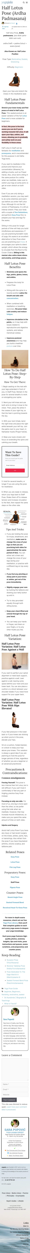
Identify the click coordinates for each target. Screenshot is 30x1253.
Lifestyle (21, 1201)
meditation (16, 151)
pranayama (6, 153)
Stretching (15, 62)
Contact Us (25, 1241)
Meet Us (26, 1226)
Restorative (16, 59)
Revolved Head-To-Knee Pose (15, 908)
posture (10, 346)
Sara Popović (12, 23)
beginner (7, 992)
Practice (25, 1193)
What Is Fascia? (10, 1004)
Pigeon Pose (15, 887)
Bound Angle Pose (15, 897)
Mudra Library (16, 1193)
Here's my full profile (16, 1136)
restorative (14, 995)
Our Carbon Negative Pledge (19, 1232)
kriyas (22, 242)
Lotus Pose (15, 862)
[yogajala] (7, 2)
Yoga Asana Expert (15, 1133)
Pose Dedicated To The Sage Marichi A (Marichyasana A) (16, 974)
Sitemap (26, 1244)
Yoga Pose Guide (11, 989)
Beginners (19, 67)
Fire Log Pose (15, 867)
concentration (12, 298)
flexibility (5, 995)
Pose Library (6, 1193)
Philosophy (10, 1196)
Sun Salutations (20, 212)
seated (21, 995)
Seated (24, 59)
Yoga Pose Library (10, 923)
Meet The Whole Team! (16, 1155)
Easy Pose (16, 215)
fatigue (9, 314)
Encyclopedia (20, 1196)
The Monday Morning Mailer (19, 1229)
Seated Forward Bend (15, 902)
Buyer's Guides (11, 1201)
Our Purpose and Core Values (16, 1150)
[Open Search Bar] (23, 2)
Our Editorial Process (16, 1153)
